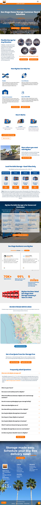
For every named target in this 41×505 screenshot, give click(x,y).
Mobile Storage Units (32, 228)
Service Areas (19, 470)
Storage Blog (32, 470)
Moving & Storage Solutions (7, 229)
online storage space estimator (13, 380)
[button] (15, 336)
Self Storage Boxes (32, 220)
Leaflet (30, 343)
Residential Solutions (20, 215)
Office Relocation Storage (19, 225)
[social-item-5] (5, 487)
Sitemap (13, 503)
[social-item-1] (3, 485)
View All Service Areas (21, 346)
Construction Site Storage (7, 225)
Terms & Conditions (19, 503)
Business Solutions (7, 215)
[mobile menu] (37, 1)
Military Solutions (32, 215)
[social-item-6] (8, 487)
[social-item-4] (3, 487)
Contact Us (19, 467)
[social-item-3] (8, 485)
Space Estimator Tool (34, 469)
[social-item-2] (5, 485)
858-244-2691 (21, 3)
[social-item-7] (10, 487)
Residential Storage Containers (7, 220)
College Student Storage (18, 229)
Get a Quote (21, 458)
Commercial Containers (18, 220)
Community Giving (20, 471)
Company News (20, 468)
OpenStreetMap (34, 343)
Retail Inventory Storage (31, 225)
